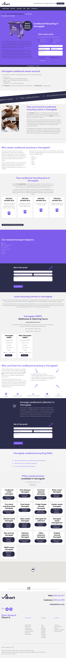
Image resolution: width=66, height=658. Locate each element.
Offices (33, 164)
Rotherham (43, 634)
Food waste (27, 632)
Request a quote (43, 60)
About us (56, 628)
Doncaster (43, 635)
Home (3, 14)
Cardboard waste (28, 629)
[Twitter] (7, 609)
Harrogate (43, 629)
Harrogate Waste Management (15, 14)
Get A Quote (60, 3)
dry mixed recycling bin (39, 152)
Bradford (43, 628)
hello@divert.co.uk (56, 57)
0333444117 (5, 247)
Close (63, 7)
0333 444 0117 (40, 3)
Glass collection (28, 634)
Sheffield (43, 632)
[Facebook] (3, 609)
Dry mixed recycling (29, 631)
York (42, 625)
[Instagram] (11, 609)
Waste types (27, 626)
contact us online (46, 85)
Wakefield (43, 631)
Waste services (28, 625)
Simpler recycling (57, 631)
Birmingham (43, 637)
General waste (28, 628)
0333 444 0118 (52, 3)
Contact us (56, 625)
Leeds (4, 243)
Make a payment (57, 626)
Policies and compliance (59, 629)
